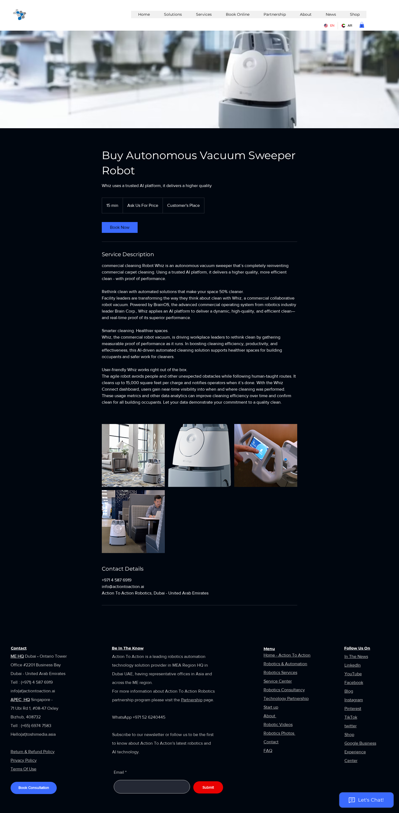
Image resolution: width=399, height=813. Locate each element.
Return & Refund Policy (33, 751)
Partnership (191, 700)
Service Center (278, 681)
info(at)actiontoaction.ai (33, 691)
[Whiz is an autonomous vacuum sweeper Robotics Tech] (133, 455)
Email (119, 772)
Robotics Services (280, 672)
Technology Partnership (286, 698)
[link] (120, 227)
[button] (361, 25)
